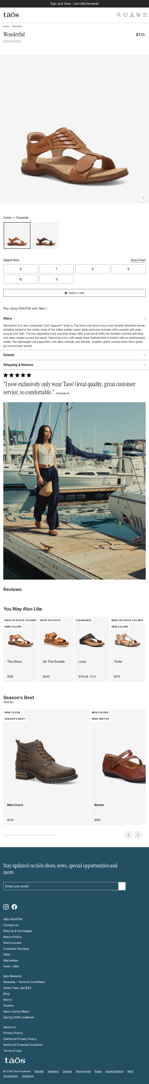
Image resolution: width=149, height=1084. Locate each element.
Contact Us (10, 925)
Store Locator (12, 943)
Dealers (8, 1005)
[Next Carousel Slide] (137, 835)
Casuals (67, 1071)
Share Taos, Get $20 (17, 988)
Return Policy (12, 937)
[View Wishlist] (125, 15)
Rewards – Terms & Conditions (24, 982)
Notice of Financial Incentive (22, 1045)
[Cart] (138, 15)
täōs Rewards (12, 976)
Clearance (28, 1075)
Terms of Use (12, 1051)
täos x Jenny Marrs (16, 1011)
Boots (98, 1071)
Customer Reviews (16, 949)
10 (20, 279)
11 (56, 279)
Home (6, 26)
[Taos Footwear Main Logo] (11, 15)
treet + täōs (11, 966)
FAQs (6, 954)
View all (8, 702)
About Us (9, 1027)
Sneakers (53, 1071)
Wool (130, 1071)
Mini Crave (15, 805)
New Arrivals (83, 1071)
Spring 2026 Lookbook (18, 1017)
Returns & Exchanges (17, 931)
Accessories (10, 1075)
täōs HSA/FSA (12, 919)
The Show (14, 661)
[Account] (132, 15)
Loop (82, 661)
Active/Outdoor (115, 1071)
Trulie (118, 661)
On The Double (54, 661)
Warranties (10, 960)
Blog (6, 994)
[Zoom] (143, 197)
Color (15, 217)
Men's (7, 1000)
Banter (99, 805)
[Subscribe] (122, 886)
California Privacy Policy (20, 1039)
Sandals (39, 1071)
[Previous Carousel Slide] (128, 835)
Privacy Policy (13, 1033)
